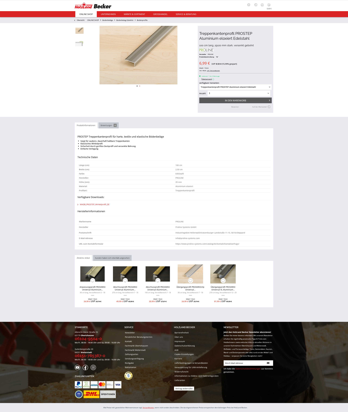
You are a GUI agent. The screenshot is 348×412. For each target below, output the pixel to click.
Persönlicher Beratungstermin (138, 337)
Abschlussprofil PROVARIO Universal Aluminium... (125, 291)
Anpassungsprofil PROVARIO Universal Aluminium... (92, 291)
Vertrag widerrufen (184, 388)
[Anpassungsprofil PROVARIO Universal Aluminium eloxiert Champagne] (92, 273)
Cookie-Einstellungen (184, 354)
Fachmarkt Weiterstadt (135, 350)
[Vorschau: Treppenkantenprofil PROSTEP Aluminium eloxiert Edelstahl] (79, 30)
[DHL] (91, 394)
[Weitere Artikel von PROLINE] (206, 50)
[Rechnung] (86, 384)
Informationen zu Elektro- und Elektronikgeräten (197, 376)
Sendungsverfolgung (134, 358)
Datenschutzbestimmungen (248, 368)
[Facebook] (86, 367)
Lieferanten (180, 380)
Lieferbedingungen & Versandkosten (191, 363)
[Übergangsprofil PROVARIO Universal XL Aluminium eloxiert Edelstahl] (223, 273)
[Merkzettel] (256, 5)
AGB (176, 350)
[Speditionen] (108, 394)
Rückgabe (129, 363)
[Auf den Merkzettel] (92, 281)
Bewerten (235, 107)
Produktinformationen (86, 125)
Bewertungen (108, 125)
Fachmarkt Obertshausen (136, 345)
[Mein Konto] (262, 5)
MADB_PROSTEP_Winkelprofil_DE (94, 204)
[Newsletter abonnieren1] (268, 363)
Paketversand (207, 79)
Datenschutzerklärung (185, 345)
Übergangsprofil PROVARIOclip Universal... (190, 291)
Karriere (178, 358)
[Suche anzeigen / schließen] (248, 5)
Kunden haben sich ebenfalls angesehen (112, 258)
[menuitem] (249, 4)
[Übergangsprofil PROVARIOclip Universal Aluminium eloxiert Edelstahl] (190, 273)
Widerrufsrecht (181, 371)
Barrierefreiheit (182, 332)
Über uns (179, 337)
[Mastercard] (102, 384)
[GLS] (79, 394)
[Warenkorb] (269, 5)
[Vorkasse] (94, 384)
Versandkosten (148, 407)
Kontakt (128, 341)
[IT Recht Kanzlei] (129, 376)
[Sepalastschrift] (110, 384)
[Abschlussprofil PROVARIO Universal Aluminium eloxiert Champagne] (125, 273)
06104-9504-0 (88, 338)
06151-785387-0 (90, 355)
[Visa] (117, 384)
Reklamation (130, 367)
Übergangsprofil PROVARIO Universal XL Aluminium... (223, 291)
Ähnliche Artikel (83, 258)
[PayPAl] (78, 384)
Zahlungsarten (131, 354)
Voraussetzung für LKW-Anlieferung (191, 367)
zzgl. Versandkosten (213, 71)
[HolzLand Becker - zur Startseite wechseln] (93, 5)
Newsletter (130, 332)
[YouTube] (78, 367)
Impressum (180, 341)
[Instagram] (94, 367)
